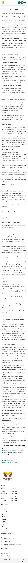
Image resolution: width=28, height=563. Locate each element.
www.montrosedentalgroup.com (9, 457)
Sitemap (3, 551)
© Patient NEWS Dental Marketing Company (9, 560)
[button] (19, 2)
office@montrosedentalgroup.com (10, 450)
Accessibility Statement (6, 555)
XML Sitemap (4, 553)
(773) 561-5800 (5, 464)
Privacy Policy (4, 548)
